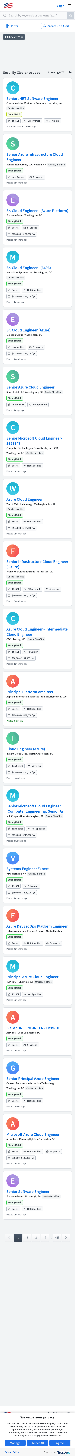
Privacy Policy (12, 1452)
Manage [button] (15, 1443)
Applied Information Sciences (22, 696)
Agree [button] (60, 1443)
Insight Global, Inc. (17, 753)
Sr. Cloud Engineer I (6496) (28, 267)
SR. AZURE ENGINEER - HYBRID (32, 1027)
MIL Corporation (15, 816)
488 (57, 1238)
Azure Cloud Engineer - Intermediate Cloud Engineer (37, 631)
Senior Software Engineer (27, 1191)
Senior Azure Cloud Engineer (30, 387)
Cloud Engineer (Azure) (25, 748)
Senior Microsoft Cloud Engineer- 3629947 (34, 441)
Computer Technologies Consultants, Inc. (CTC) (32, 448)
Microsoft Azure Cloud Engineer (32, 1134)
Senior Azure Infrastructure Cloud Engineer (34, 157)
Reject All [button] (37, 1443)
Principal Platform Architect (29, 691)
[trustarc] (63, 1452)
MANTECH (12, 981)
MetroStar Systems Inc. (19, 272)
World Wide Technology (19, 504)
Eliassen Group (14, 215)
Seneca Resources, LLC (19, 164)
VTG (8, 873)
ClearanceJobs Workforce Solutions (26, 103)
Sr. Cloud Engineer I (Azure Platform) (37, 210)
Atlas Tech (12, 1139)
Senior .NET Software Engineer (32, 98)
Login (60, 6)
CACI (8, 639)
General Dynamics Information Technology (30, 1083)
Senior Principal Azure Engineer (32, 1078)
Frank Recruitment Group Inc (22, 571)
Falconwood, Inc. (16, 931)
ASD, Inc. (11, 1032)
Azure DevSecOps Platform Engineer (37, 926)
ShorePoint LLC (15, 392)
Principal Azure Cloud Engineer (32, 976)
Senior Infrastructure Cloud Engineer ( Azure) (37, 564)
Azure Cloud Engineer (24, 499)
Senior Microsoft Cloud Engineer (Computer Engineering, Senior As (35, 808)
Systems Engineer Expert (27, 868)
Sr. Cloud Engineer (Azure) (28, 329)
